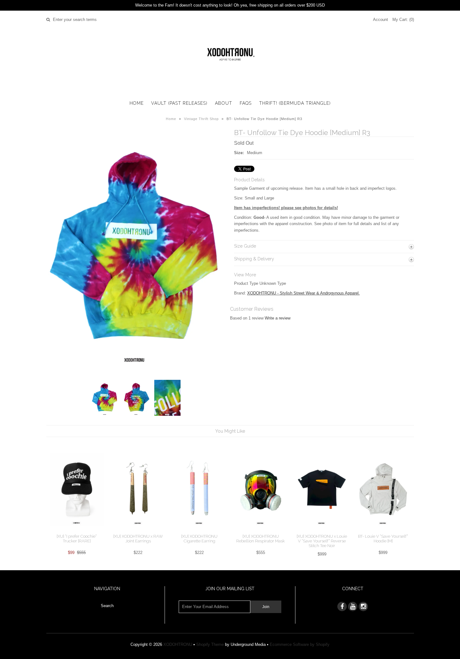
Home (137, 103)
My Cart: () (403, 19)
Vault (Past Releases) (179, 103)
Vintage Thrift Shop (201, 119)
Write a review (277, 318)
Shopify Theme (210, 644)
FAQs (246, 103)
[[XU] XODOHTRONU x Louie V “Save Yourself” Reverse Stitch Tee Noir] (322, 530)
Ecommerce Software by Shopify (300, 644)
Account (380, 19)
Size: (239, 152)
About (223, 103)
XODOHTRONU (177, 644)
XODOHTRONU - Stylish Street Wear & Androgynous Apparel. (303, 293)
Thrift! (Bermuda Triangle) (295, 103)
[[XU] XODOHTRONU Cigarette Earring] (199, 530)
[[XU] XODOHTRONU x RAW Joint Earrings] (138, 530)
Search (107, 605)
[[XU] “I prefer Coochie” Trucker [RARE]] (77, 530)
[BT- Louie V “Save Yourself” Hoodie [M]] (383, 530)
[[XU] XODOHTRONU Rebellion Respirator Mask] (260, 530)
